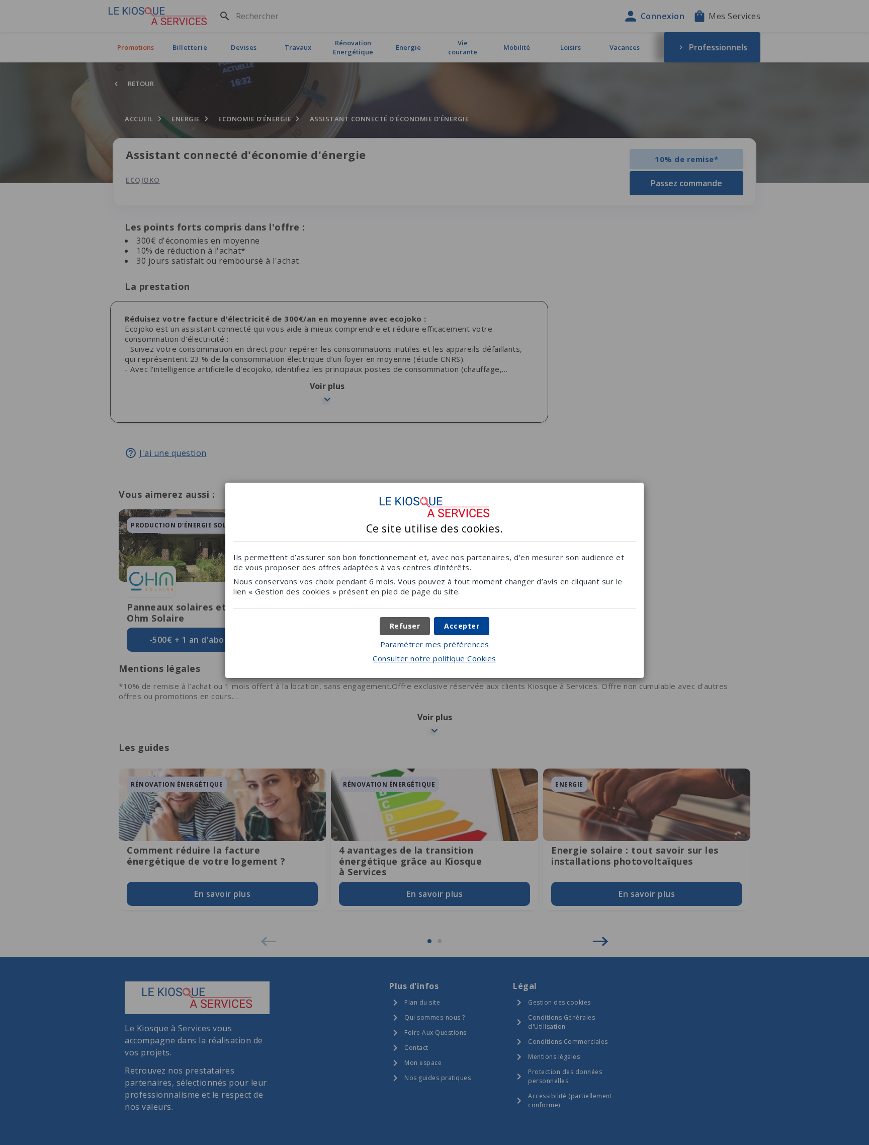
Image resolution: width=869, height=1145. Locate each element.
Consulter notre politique (434, 658)
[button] (461, 626)
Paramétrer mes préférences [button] (434, 644)
